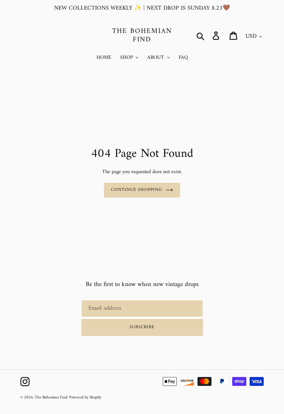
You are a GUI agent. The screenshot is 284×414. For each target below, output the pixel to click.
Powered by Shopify (85, 397)
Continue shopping (136, 190)
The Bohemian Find (142, 35)
